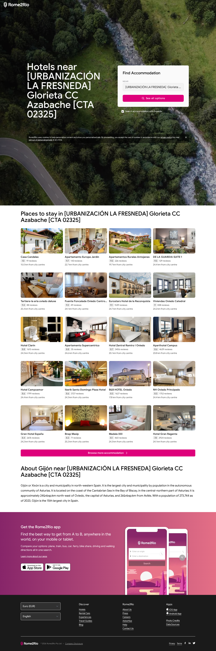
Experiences (85, 617)
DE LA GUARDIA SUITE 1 (167, 257)
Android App (175, 613)
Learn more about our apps (34, 556)
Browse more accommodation (106, 453)
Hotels (82, 609)
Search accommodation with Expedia (143, 111)
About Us (127, 609)
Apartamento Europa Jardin (82, 257)
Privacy (172, 643)
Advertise (127, 620)
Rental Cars (84, 613)
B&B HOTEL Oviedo (120, 389)
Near (125, 81)
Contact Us (128, 628)
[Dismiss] (186, 137)
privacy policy (166, 137)
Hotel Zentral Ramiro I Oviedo (127, 345)
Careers (126, 617)
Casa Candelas (30, 257)
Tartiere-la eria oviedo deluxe (38, 301)
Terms (179, 643)
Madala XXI (116, 434)
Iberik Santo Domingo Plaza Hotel (85, 389)
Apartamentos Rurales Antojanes (129, 257)
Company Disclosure (74, 644)
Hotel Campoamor (32, 389)
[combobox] (153, 87)
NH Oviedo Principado (166, 389)
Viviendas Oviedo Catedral (169, 301)
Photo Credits (173, 620)
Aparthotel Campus (165, 345)
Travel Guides (85, 620)
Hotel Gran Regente (165, 434)
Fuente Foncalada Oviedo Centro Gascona (85, 303)
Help (125, 624)
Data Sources (172, 624)
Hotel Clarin (28, 345)
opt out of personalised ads (40, 140)
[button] (153, 98)
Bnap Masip (72, 434)
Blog (81, 624)
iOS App (173, 609)
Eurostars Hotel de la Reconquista (129, 301)
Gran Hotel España (32, 434)
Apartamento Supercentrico (82, 345)
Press (125, 613)
